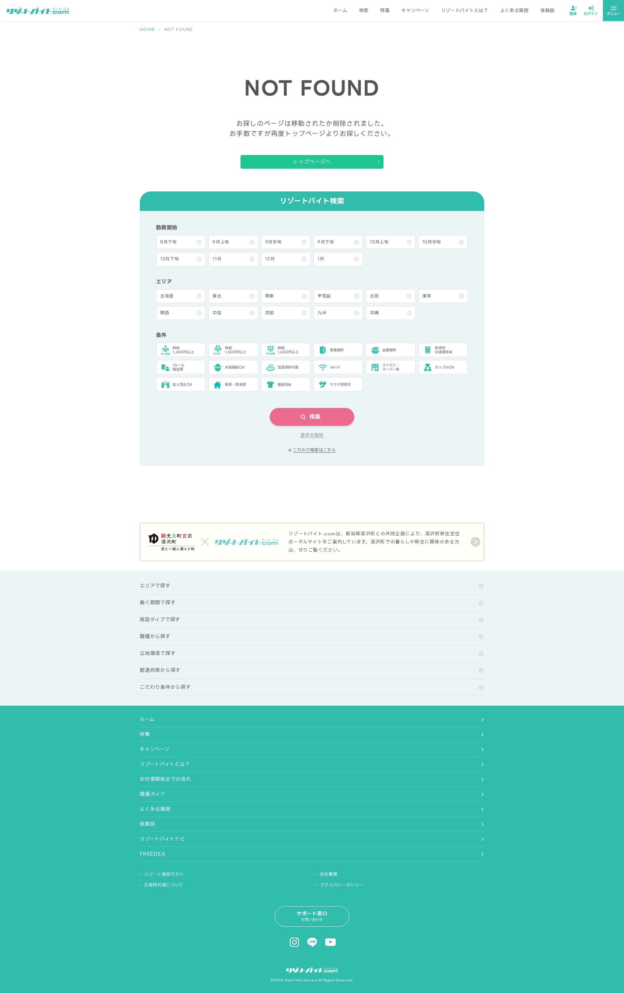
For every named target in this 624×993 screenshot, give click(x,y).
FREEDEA (152, 854)
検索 (364, 10)
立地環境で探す (158, 653)
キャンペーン (415, 10)
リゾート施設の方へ (164, 874)
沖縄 (374, 312)
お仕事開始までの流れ (165, 779)
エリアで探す (155, 586)
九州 (322, 312)
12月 (270, 258)
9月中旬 (273, 242)
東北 (217, 296)
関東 (269, 296)
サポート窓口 (312, 916)
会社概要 (329, 874)
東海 (426, 296)
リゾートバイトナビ (162, 839)
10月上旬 (379, 242)
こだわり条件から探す (165, 687)
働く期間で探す (158, 603)
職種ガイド (152, 794)
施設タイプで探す (160, 619)
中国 (217, 312)
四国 (269, 312)
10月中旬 (431, 242)
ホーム (340, 10)
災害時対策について (164, 885)
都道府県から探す (160, 670)
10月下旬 (169, 258)
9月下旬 (326, 242)
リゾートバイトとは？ (464, 10)
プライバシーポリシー (342, 885)
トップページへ (312, 162)
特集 (385, 10)
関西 (164, 312)
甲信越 (324, 296)
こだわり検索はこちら (314, 450)
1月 (321, 258)
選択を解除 (311, 435)
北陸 (374, 296)
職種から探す (155, 636)
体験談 (547, 10)
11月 (217, 258)
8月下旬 (168, 242)
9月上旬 (221, 242)
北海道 (167, 296)
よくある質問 (514, 10)
